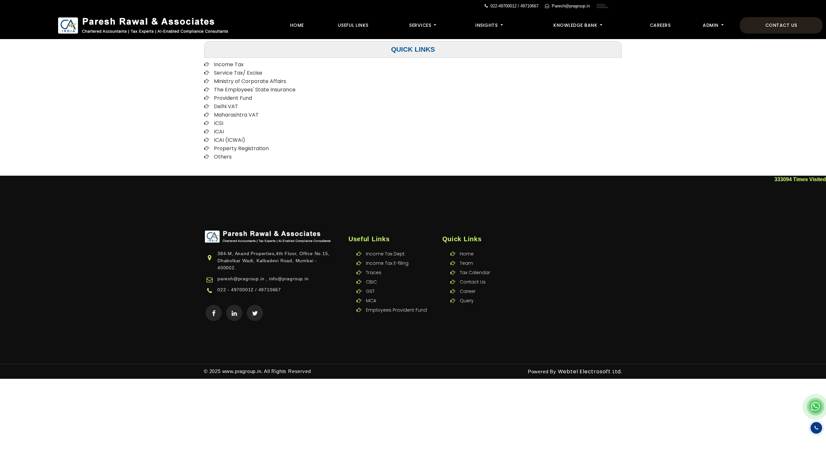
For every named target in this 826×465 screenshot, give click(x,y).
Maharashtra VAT (236, 115)
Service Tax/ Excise (238, 73)
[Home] (144, 24)
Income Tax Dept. (386, 254)
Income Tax (229, 64)
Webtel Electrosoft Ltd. (590, 371)
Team (466, 263)
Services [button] (421, 25)
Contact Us (781, 25)
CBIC (371, 282)
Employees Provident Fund (396, 310)
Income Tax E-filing (387, 263)
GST (370, 291)
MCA (371, 300)
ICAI (219, 131)
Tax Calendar (475, 272)
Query (467, 300)
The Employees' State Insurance (255, 89)
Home (297, 25)
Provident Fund (233, 98)
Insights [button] (487, 25)
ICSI (218, 123)
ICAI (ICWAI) (229, 140)
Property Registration (241, 148)
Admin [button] (711, 25)
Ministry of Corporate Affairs (250, 81)
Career (468, 291)
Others (223, 156)
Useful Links (353, 25)
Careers (660, 25)
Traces (373, 272)
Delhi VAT (226, 106)
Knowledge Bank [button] (576, 25)
